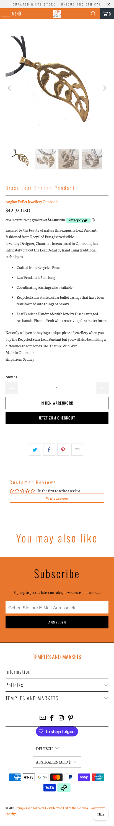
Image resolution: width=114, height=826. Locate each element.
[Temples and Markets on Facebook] (52, 718)
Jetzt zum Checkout (57, 418)
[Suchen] (93, 13)
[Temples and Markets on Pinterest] (71, 718)
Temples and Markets (30, 808)
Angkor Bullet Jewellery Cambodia (32, 201)
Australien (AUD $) (53, 762)
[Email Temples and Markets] (43, 718)
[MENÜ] (2, 13)
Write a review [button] (57, 498)
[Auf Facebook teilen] (49, 450)
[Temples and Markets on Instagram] (61, 718)
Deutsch (44, 748)
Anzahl (11, 376)
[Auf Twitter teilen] (35, 450)
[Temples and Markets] (57, 13)
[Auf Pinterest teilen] (63, 450)
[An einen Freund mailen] (77, 450)
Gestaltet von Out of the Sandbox (66, 808)
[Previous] (9, 88)
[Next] (104, 88)
